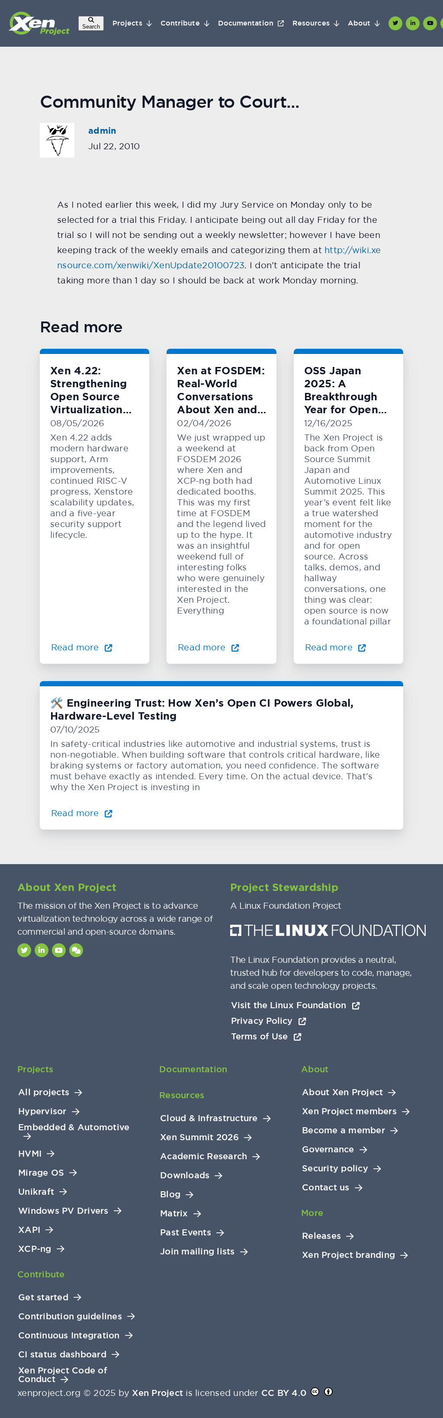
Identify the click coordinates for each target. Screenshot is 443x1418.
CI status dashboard (62, 1354)
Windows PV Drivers (63, 1211)
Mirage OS (41, 1172)
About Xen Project (342, 1092)
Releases (321, 1236)
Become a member (343, 1130)
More (312, 1213)
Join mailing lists (197, 1251)
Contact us (326, 1187)
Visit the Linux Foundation (290, 1005)
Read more (76, 647)
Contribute (180, 23)
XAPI (29, 1230)
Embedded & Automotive (73, 1127)
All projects (43, 1092)
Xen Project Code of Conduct (62, 1375)
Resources (311, 23)
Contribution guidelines (70, 1316)
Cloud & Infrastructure (209, 1118)
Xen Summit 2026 (199, 1137)
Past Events (185, 1232)
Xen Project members (349, 1111)
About (359, 23)
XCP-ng (34, 1249)
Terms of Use (260, 1036)
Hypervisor (42, 1111)
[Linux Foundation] (328, 932)
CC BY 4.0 (283, 1393)
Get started (43, 1297)
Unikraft (36, 1191)
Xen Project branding (348, 1255)
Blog (170, 1194)
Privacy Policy (263, 1020)
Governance (328, 1149)
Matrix (174, 1213)
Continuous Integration (69, 1335)
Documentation (245, 23)
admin (102, 130)
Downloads (184, 1175)
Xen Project (157, 1393)
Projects (127, 23)
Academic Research (203, 1156)
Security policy (335, 1168)
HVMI (30, 1153)
